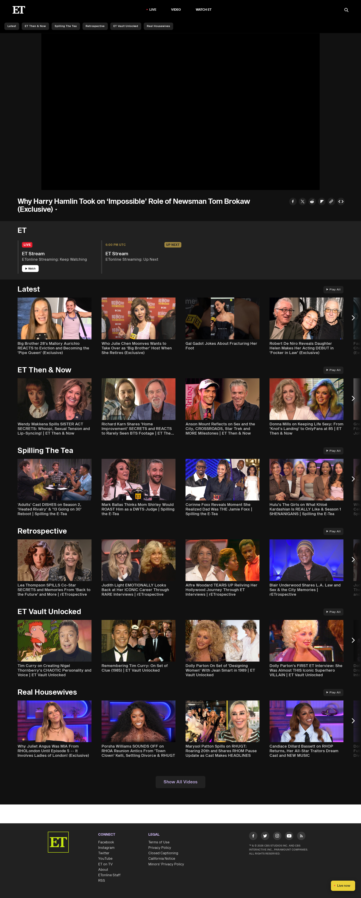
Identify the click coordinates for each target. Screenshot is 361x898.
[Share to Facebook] (293, 202)
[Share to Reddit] (312, 202)
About (103, 869)
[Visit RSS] (301, 837)
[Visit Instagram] (277, 837)
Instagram (106, 847)
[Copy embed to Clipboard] (341, 202)
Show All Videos (180, 782)
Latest (12, 26)
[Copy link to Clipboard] (331, 202)
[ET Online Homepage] (19, 10)
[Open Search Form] (346, 10)
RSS (101, 880)
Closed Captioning (163, 853)
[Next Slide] (355, 320)
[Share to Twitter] (302, 202)
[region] (180, 111)
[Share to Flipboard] (322, 202)
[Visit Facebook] (253, 837)
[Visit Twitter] (265, 837)
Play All (335, 289)
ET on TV (105, 864)
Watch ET (204, 9)
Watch (32, 269)
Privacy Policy (159, 847)
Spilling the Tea (66, 26)
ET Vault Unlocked (125, 26)
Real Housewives (158, 26)
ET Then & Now (35, 26)
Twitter (103, 853)
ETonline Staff (109, 875)
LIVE (152, 9)
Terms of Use (158, 842)
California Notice (161, 858)
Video (176, 9)
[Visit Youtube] (289, 836)
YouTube (105, 858)
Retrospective (95, 26)
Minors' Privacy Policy (166, 864)
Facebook (106, 842)
